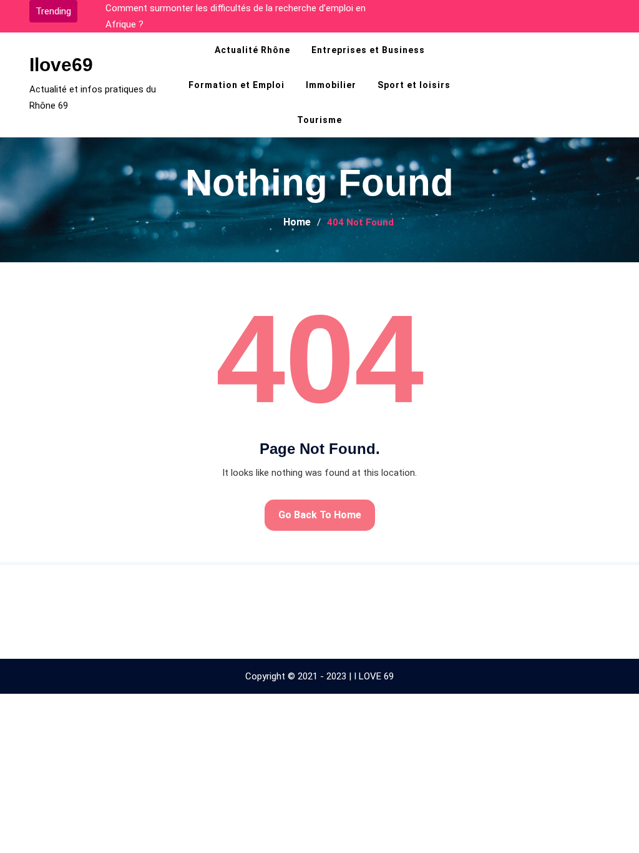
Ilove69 (61, 64)
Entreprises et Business (368, 50)
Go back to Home (319, 515)
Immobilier (331, 85)
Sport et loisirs (414, 85)
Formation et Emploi (236, 85)
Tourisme (319, 120)
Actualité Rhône (252, 50)
